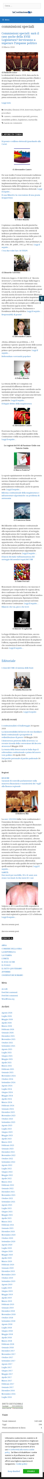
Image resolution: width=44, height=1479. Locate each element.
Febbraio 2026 (8, 1029)
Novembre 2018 (8, 1314)
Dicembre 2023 (8, 1112)
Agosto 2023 (7, 1125)
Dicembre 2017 (8, 1351)
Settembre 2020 (8, 1241)
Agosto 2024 (7, 1086)
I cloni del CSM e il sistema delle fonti (17, 668)
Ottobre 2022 (7, 1158)
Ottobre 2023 (7, 1119)
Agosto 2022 (7, 1165)
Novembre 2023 (8, 1115)
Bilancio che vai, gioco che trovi (15, 607)
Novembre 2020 (8, 1235)
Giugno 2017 (7, 1371)
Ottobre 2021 (7, 1198)
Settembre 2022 (8, 1162)
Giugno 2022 (7, 1172)
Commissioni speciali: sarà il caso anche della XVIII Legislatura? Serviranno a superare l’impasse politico (20, 38)
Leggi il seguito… (34, 311)
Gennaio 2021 (8, 1228)
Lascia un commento (13, 123)
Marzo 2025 (7, 1066)
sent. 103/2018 (10, 819)
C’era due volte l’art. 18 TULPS (15, 251)
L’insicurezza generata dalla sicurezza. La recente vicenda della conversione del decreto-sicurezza (22, 743)
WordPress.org (8, 999)
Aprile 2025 (7, 1062)
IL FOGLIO (6, 965)
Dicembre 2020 (8, 1231)
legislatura (22, 120)
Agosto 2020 (7, 1245)
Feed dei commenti (10, 996)
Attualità (8, 110)
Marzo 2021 (7, 1222)
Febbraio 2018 (8, 1344)
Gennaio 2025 (8, 1072)
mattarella (32, 120)
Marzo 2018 (7, 1341)
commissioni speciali (20, 116)
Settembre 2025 (8, 1046)
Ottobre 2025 (7, 1043)
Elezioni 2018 (18, 110)
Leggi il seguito (29, 712)
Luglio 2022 (7, 1168)
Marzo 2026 (7, 1026)
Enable (31, 1471)
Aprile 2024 (7, 1099)
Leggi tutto (6, 103)
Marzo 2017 (7, 1381)
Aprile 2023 (7, 1139)
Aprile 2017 (7, 1377)
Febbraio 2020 (8, 1265)
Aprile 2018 (7, 1337)
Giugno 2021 (7, 1212)
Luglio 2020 (7, 1248)
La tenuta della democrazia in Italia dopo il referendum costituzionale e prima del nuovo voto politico (21, 752)
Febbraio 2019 (8, 1304)
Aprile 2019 (7, 1298)
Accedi (4, 989)
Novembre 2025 (8, 1039)
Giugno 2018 (7, 1331)
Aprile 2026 (7, 1023)
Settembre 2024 (8, 1082)
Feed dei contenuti (9, 992)
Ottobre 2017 (7, 1357)
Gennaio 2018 (8, 1347)
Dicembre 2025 (8, 1036)
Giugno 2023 (7, 1132)
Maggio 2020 (7, 1255)
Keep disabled (14, 1471)
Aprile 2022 (7, 1178)
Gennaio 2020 (8, 1268)
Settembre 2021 (8, 1202)
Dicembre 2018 (8, 1311)
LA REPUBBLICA (9, 952)
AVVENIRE (6, 972)
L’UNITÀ (5, 958)
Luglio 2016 (7, 1397)
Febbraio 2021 (8, 1225)
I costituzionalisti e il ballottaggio (16, 726)
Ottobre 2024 (7, 1079)
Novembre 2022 (8, 1155)
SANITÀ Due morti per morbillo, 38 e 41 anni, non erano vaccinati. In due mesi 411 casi (19, 875)
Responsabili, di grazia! (12, 314)
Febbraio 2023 (8, 1145)
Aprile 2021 (7, 1218)
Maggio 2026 (7, 1019)
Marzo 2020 (7, 1261)
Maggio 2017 (7, 1374)
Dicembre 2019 (8, 1271)
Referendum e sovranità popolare (16, 356)
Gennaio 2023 (8, 1149)
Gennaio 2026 (8, 1033)
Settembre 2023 (8, 1122)
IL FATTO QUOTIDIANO (12, 968)
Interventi (29, 110)
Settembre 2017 (8, 1361)
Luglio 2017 (7, 1367)
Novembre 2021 (8, 1195)
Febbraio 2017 (8, 1384)
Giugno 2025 (7, 1056)
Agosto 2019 (7, 1284)
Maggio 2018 (7, 1334)
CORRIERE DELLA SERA (12, 949)
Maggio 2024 (7, 1096)
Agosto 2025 (7, 1049)
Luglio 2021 (7, 1208)
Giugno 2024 (7, 1092)
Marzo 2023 (7, 1142)
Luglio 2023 (7, 1129)
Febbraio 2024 (8, 1105)
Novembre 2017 (8, 1354)
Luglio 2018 (7, 1328)
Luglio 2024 (7, 1089)
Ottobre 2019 (7, 1278)
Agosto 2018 (7, 1324)
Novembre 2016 (8, 1394)
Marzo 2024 (7, 1102)
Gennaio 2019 (8, 1308)
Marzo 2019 (7, 1301)
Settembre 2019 (8, 1281)
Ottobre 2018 (7, 1318)
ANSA (4, 945)
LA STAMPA (7, 955)
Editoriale (8, 661)
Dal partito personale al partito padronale (20, 758)
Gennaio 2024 (8, 1109)
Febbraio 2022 (8, 1185)
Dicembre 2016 (8, 1390)
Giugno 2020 (7, 1251)
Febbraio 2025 (8, 1069)
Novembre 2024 (8, 1076)
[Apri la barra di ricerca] (41, 19)
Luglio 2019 (7, 1288)
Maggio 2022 (7, 1175)
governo (34, 116)
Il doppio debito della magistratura (17, 404)
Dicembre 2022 (8, 1152)
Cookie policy (21, 1464)
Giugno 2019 (7, 1291)
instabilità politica (9, 120)
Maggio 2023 (7, 1135)
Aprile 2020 (7, 1258)
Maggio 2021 (7, 1215)
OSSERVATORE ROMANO (12, 975)
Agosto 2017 (7, 1364)
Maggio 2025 (7, 1059)
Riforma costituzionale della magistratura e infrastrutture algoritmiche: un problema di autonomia (20, 495)
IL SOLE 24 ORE (8, 962)
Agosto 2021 (7, 1205)
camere (7, 116)
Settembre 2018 (8, 1321)
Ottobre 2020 (7, 1238)
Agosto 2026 (7, 1013)
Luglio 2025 (7, 1052)
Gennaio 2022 (8, 1188)
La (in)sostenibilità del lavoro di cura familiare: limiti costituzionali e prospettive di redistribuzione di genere (22, 734)
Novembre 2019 (8, 1275)
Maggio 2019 (7, 1294)
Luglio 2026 (7, 1016)
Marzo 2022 (7, 1182)
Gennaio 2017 (8, 1387)
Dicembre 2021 (8, 1192)
